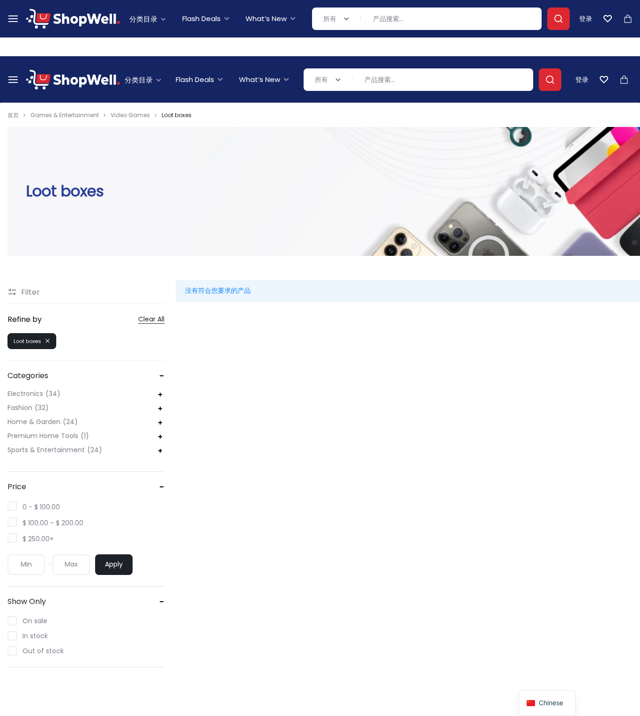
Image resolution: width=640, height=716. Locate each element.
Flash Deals (195, 79)
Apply (114, 564)
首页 (13, 115)
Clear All (151, 319)
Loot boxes (27, 341)
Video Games (130, 115)
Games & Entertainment (64, 115)
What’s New (259, 79)
